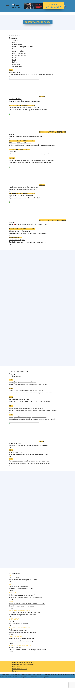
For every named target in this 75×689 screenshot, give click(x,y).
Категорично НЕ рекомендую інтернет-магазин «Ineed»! (27, 417)
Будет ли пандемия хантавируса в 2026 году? (24, 492)
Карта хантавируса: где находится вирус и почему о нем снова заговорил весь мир (37, 540)
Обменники (16, 64)
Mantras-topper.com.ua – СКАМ (19, 399)
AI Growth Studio (14, 72)
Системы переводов (19, 53)
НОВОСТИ (12, 476)
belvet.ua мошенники (16, 321)
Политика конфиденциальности (23, 662)
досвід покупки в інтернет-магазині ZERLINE (24, 107)
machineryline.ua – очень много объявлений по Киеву (27, 604)
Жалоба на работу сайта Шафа (19, 356)
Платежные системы (19, 55)
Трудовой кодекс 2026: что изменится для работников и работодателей (33, 511)
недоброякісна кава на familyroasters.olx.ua (23, 187)
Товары (15, 40)
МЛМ (14, 60)
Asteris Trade (13, 151)
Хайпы (14, 62)
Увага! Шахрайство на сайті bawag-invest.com (24, 612)
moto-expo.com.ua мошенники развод (21, 639)
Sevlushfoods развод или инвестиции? (22, 595)
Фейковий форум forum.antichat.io (20, 268)
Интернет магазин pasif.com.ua (19, 330)
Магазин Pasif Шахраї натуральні (20, 277)
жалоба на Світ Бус (15, 452)
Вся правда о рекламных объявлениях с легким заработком (29, 461)
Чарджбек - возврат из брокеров (23, 47)
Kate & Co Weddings (15, 99)
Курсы (14, 42)
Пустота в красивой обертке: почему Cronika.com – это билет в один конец (34, 503)
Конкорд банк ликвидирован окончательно (23, 549)
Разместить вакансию (19, 669)
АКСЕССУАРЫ (17, 66)
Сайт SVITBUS (14, 577)
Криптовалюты (17, 44)
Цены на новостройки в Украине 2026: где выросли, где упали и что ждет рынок (36, 481)
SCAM (11, 372)
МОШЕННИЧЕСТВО (21, 372)
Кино (14, 57)
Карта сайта (16, 666)
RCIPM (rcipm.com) (15, 443)
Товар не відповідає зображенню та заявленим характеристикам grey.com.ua (35, 312)
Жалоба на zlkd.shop (16, 303)
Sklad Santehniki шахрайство (18, 347)
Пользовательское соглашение (22, 664)
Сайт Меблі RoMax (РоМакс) (18, 338)
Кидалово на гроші (15, 286)
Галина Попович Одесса (17, 240)
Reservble (12, 134)
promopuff (12, 222)
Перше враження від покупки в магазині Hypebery (26, 408)
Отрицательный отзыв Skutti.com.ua (21, 196)
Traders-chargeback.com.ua (18, 630)
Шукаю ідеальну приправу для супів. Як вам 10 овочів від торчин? (31, 160)
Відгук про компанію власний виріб (20, 260)
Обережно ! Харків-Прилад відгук (20, 231)
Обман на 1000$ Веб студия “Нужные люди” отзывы (26, 390)
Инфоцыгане (16, 376)
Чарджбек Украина (15, 647)
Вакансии (15, 671)
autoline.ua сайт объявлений (18, 586)
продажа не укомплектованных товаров (22, 295)
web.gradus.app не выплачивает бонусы (22, 382)
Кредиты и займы (18, 51)
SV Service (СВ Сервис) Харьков (20, 143)
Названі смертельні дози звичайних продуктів (24, 557)
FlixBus (11, 621)
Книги (14, 49)
